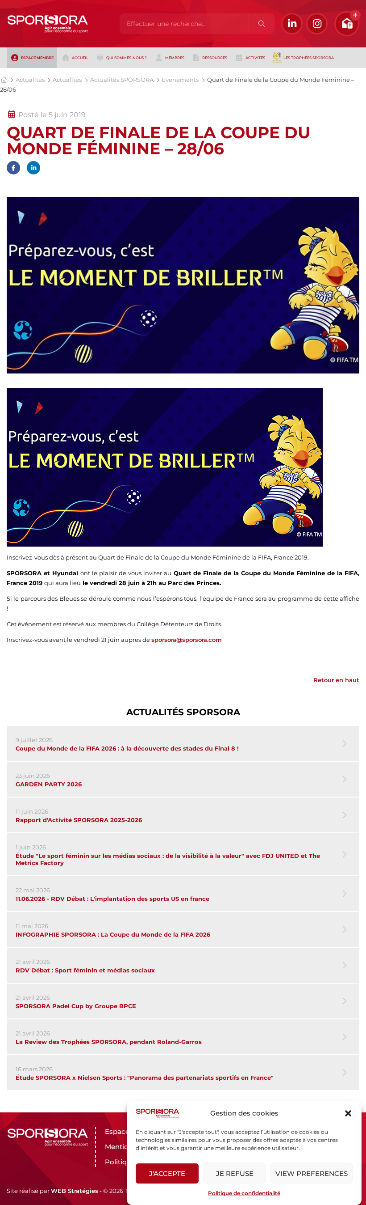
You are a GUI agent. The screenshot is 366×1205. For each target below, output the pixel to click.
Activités (255, 57)
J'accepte (167, 1173)
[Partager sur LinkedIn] (33, 167)
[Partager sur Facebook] (13, 167)
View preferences (311, 1173)
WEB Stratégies (74, 1190)
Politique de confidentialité (244, 1193)
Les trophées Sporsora (308, 57)
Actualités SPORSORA (122, 79)
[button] (348, 1113)
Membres (174, 57)
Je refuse (235, 1173)
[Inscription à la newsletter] (346, 23)
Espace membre (37, 57)
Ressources (214, 57)
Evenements (180, 79)
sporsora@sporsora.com (186, 639)
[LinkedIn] (292, 23)
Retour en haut (336, 679)
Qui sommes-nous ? (126, 57)
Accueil (80, 57)
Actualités (30, 79)
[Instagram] (317, 23)
